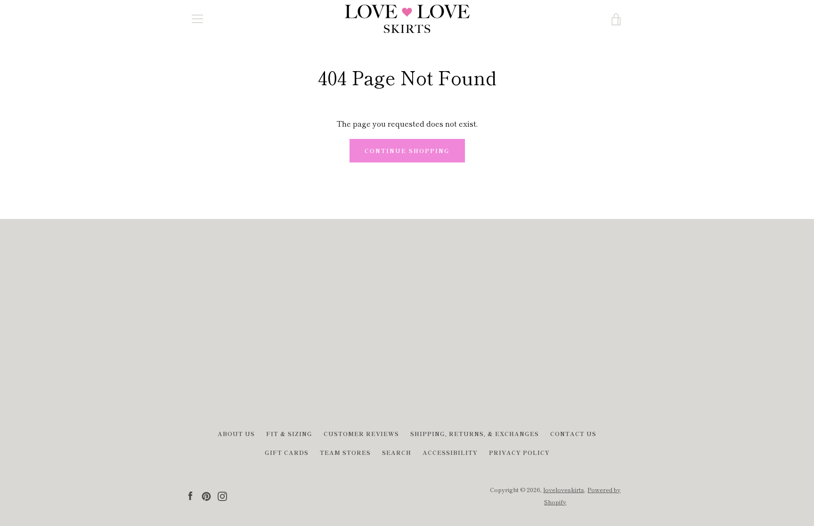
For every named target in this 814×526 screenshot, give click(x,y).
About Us (236, 433)
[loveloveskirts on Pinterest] (206, 495)
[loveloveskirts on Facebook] (190, 495)
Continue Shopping (407, 150)
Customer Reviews (361, 433)
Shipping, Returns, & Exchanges (474, 433)
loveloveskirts (563, 489)
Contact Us (573, 433)
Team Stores (345, 452)
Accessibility (450, 452)
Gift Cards (287, 452)
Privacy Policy (519, 452)
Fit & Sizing (289, 433)
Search (396, 452)
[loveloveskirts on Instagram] (222, 495)
